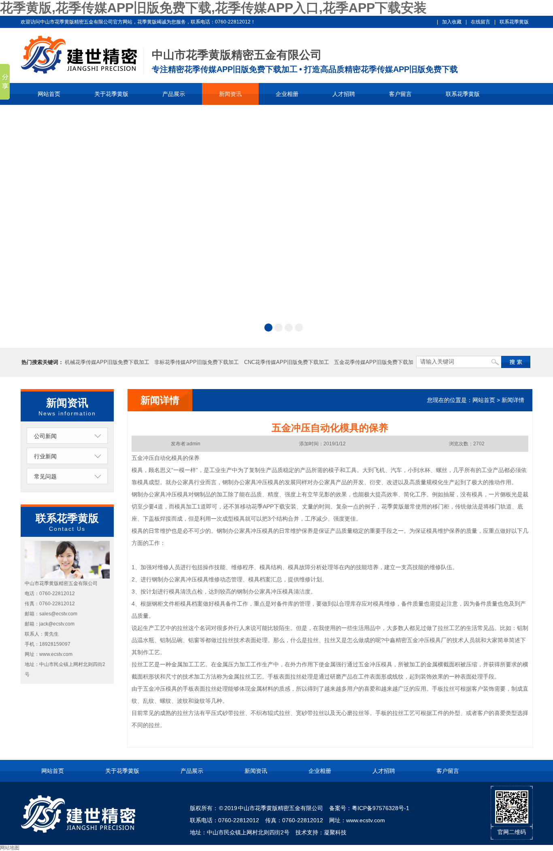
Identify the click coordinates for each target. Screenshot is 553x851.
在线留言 (480, 22)
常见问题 (45, 476)
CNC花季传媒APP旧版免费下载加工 (286, 362)
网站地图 (9, 848)
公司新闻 (45, 436)
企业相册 (287, 94)
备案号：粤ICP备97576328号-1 (369, 808)
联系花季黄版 (514, 22)
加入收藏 (452, 22)
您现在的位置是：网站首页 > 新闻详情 (475, 400)
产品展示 (173, 94)
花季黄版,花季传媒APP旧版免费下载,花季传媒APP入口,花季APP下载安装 (213, 7)
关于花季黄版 (111, 94)
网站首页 (49, 94)
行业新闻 (45, 456)
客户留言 (400, 94)
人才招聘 (343, 94)
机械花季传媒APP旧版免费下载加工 (107, 362)
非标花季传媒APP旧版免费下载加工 (196, 362)
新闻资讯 (230, 94)
